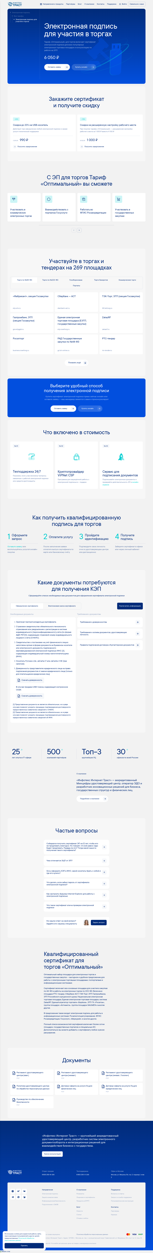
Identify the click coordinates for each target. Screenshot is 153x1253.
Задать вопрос (99, 923)
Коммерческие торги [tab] (127, 280)
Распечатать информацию (130, 606)
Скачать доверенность (32, 680)
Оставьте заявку (15, 547)
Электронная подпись (21, 13)
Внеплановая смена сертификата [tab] (61, 606)
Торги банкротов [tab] (101, 280)
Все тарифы (19, 16)
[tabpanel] (76, 329)
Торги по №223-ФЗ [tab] (50, 280)
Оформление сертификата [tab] (27, 606)
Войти (124, 4)
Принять (24, 1246)
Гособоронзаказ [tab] (75, 280)
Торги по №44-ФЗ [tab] (24, 280)
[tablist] (76, 283)
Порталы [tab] (76, 286)
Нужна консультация (52, 1154)
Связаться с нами (137, 4)
